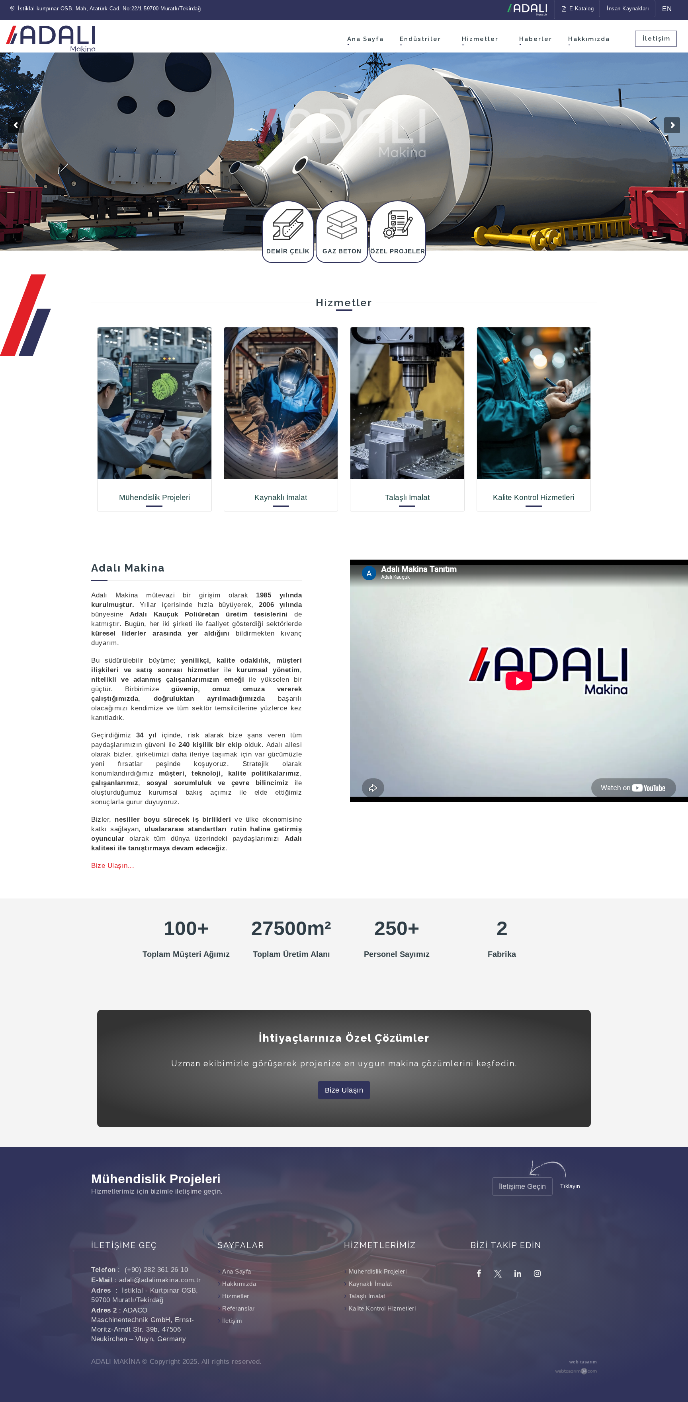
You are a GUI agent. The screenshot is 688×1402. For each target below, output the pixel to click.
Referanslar (238, 1308)
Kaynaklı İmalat (370, 1283)
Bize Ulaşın (344, 1090)
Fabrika (502, 954)
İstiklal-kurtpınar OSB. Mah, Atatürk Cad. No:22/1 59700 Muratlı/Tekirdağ (108, 9)
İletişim (656, 38)
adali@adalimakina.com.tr (160, 1280)
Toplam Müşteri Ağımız (186, 954)
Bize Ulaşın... (112, 865)
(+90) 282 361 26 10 (156, 1270)
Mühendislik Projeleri (378, 1271)
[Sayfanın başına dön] (674, 1369)
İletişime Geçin (522, 1186)
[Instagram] (537, 1273)
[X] (498, 1273)
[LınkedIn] (518, 1273)
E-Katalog (580, 9)
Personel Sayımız (397, 954)
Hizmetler (480, 39)
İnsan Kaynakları (628, 9)
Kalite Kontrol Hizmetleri (382, 1308)
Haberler (535, 39)
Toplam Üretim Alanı (291, 954)
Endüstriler (420, 39)
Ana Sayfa (365, 39)
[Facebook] (479, 1273)
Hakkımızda (589, 39)
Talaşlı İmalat (367, 1296)
